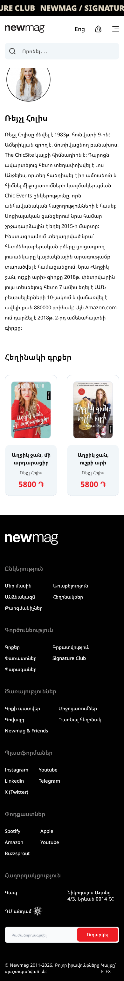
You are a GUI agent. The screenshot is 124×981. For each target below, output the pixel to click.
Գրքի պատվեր (22, 708)
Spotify (12, 831)
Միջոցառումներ (78, 708)
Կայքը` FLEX (108, 968)
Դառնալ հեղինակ (80, 719)
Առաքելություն (70, 585)
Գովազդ (14, 719)
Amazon (14, 842)
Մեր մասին (18, 585)
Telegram (49, 781)
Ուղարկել (97, 934)
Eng (80, 29)
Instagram (16, 769)
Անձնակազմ (20, 596)
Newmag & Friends (26, 730)
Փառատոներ (21, 658)
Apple (46, 831)
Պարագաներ (21, 669)
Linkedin (14, 781)
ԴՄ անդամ (18, 911)
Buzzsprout (17, 853)
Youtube (48, 769)
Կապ (11, 892)
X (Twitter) (16, 792)
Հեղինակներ (68, 596)
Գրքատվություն (71, 647)
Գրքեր (12, 647)
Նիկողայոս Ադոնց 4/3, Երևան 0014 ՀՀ (90, 895)
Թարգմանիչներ (24, 608)
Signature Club (69, 658)
